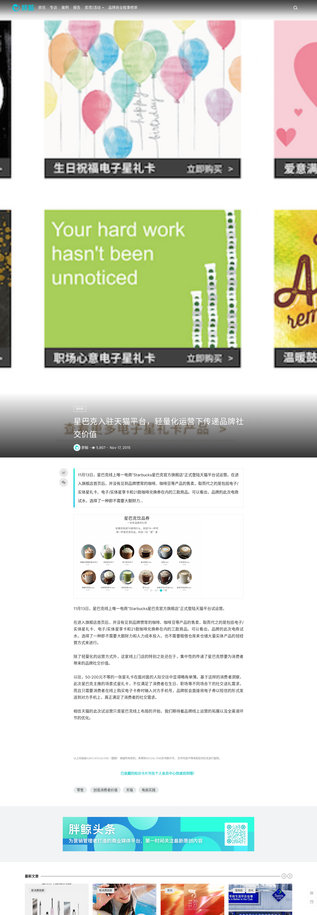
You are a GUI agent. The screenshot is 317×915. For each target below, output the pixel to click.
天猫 (129, 790)
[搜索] (295, 7)
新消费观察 (37, 890)
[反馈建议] (311, 902)
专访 (53, 7)
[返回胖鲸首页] (23, 7)
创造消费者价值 (105, 790)
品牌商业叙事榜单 (123, 7)
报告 (76, 7)
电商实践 (148, 790)
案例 (65, 7)
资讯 (42, 7)
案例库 (80, 408)
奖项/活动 (93, 7)
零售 (80, 790)
